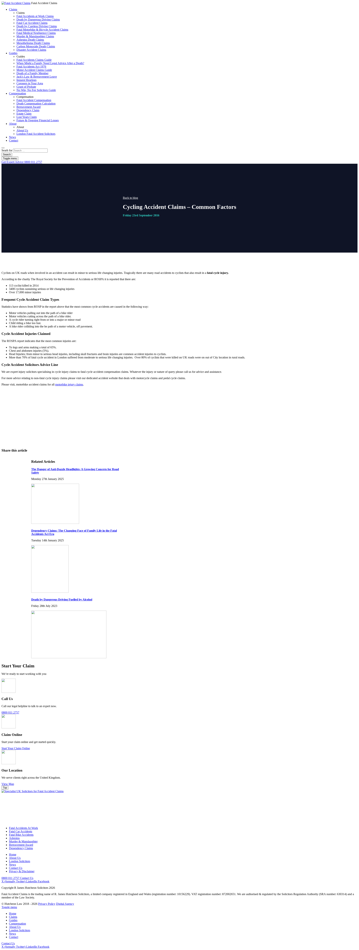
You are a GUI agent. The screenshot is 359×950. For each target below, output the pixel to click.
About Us (22, 130)
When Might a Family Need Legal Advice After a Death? (50, 63)
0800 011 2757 (21, 162)
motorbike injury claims (69, 384)
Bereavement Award (28, 106)
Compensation (17, 93)
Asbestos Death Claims (30, 39)
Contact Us (193, 428)
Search (7, 154)
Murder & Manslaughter (23, 841)
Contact (13, 140)
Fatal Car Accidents (20, 831)
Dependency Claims (21, 848)
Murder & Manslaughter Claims (35, 36)
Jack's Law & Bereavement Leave (36, 76)
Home (12, 854)
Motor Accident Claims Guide (34, 69)
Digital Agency (65, 903)
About (12, 123)
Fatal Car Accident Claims (31, 22)
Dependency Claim (27, 110)
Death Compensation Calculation (36, 103)
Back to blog (130, 197)
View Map (7, 784)
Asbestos (14, 838)
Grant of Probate (26, 86)
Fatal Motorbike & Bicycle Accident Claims (42, 29)
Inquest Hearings (26, 80)
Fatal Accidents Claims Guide (34, 59)
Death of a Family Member (32, 73)
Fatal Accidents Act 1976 (31, 66)
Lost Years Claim (26, 117)
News (12, 137)
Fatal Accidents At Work (23, 828)
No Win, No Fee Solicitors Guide (36, 90)
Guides (13, 53)
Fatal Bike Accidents (21, 834)
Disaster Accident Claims (31, 49)
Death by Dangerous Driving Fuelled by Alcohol (61, 599)
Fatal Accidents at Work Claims (35, 16)
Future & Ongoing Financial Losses (37, 120)
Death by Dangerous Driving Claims (38, 19)
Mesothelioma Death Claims (33, 43)
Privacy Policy (46, 903)
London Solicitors (19, 861)
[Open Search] (2, 147)
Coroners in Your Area (29, 83)
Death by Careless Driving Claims (36, 26)
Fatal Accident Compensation (33, 100)
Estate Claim (23, 113)
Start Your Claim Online (15, 748)
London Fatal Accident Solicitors (35, 133)
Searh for (6, 150)
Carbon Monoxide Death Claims (35, 46)
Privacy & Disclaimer (21, 871)
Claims (13, 9)
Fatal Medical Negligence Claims (36, 33)
